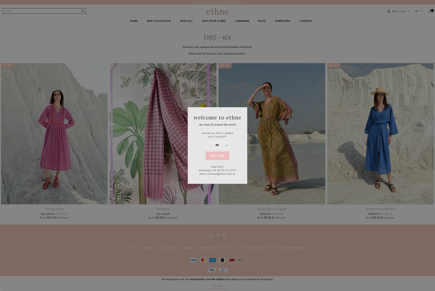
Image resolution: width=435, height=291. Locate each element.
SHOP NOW (217, 155)
